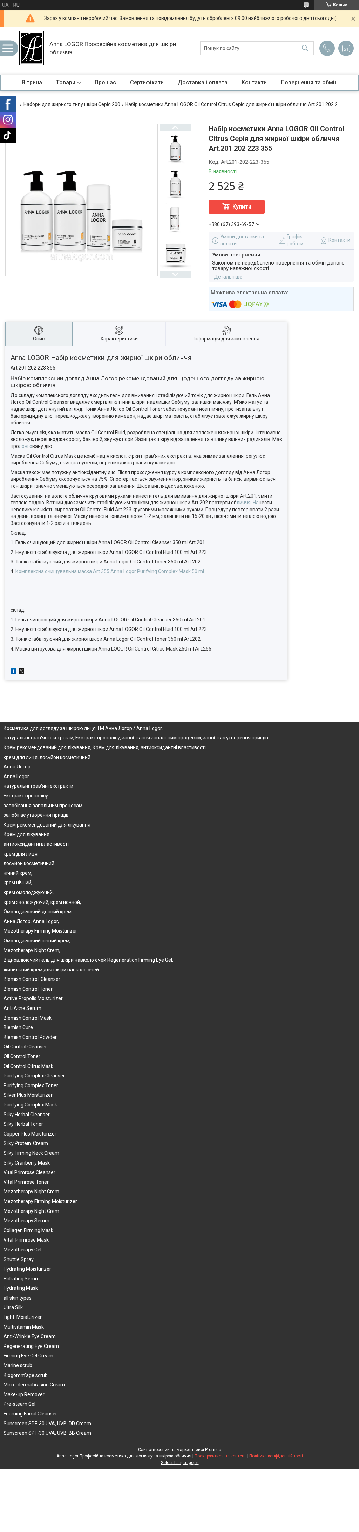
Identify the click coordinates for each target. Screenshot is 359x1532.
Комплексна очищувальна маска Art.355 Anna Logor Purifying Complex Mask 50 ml (109, 571)
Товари (65, 82)
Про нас (105, 82)
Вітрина (32, 82)
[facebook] (13, 672)
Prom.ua (213, 1449)
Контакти (254, 82)
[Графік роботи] (346, 48)
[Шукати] (305, 48)
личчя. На (248, 502)
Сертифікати (147, 82)
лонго (25, 446)
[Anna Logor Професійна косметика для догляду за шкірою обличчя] (31, 48)
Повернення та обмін (309, 82)
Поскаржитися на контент (220, 1456)
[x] (21, 672)
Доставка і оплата (203, 82)
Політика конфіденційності (276, 1456)
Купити (241, 206)
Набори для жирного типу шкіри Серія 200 (71, 104)
